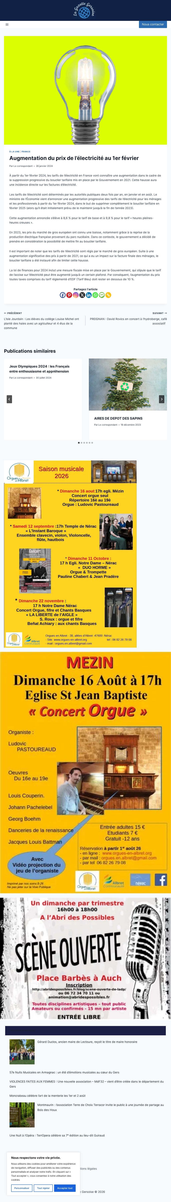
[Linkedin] (89, 295)
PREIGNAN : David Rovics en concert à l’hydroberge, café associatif (128, 318)
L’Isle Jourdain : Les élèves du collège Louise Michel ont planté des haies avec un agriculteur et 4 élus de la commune (41, 321)
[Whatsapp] (95, 295)
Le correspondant (23, 166)
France (26, 151)
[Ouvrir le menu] (7, 24)
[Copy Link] (108, 295)
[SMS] (102, 295)
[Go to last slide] (9, 399)
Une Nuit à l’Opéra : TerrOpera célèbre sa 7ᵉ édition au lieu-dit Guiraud (57, 1135)
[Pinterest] (69, 295)
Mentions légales (85, 1168)
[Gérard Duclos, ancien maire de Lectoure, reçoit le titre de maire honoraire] (22, 1051)
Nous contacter (153, 24)
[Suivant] (161, 399)
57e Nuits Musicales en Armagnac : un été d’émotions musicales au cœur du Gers (64, 1072)
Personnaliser (21, 1188)
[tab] (79, 443)
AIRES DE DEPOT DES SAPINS (118, 418)
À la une (14, 151)
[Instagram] (76, 295)
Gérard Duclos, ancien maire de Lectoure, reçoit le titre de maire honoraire (87, 1042)
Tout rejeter (43, 1188)
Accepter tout (64, 1188)
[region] (43, 1173)
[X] (82, 295)
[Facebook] (63, 295)
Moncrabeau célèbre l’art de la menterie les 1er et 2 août (48, 1095)
